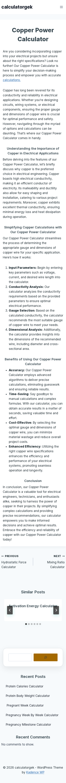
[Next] (56, 610)
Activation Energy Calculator (33, 606)
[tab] (26, 624)
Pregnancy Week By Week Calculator (32, 715)
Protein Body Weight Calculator (28, 696)
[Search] (46, 657)
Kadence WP (35, 772)
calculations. (12, 80)
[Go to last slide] (10, 610)
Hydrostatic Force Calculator (13, 562)
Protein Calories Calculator (25, 686)
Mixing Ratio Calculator (56, 562)
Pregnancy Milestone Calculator (28, 724)
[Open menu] (61, 7)
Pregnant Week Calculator (25, 705)
